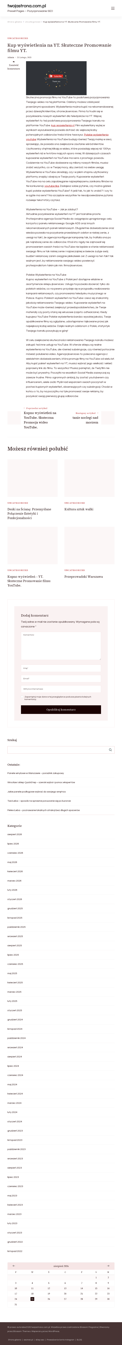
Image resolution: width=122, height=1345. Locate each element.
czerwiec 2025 (15, 964)
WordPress (53, 1331)
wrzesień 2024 (15, 1047)
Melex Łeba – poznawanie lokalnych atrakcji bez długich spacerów (43, 810)
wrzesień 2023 (15, 1158)
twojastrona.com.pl (26, 6)
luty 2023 (12, 1223)
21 (81, 1293)
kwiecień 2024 (15, 1094)
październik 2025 (16, 927)
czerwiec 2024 (15, 1075)
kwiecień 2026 (15, 871)
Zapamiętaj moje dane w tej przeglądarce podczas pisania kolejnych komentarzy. (58, 698)
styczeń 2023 (14, 1232)
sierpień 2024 (14, 1056)
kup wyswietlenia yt (63, 125)
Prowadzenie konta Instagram (60, 1340)
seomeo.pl (28, 1340)
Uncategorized (17, 38)
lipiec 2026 (13, 844)
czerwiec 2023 (15, 1186)
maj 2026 (12, 862)
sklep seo (40, 1340)
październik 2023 (16, 1149)
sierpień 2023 (14, 1168)
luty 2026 (12, 890)
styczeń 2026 (14, 899)
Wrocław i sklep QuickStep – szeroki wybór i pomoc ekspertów (41, 782)
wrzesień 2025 (15, 936)
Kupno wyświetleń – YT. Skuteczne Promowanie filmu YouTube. (28, 581)
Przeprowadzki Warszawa (83, 576)
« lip (13, 1265)
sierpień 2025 (14, 945)
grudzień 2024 (15, 1019)
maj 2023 (12, 1195)
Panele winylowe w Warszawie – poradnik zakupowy (35, 773)
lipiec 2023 (13, 1177)
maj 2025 (12, 973)
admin (10, 57)
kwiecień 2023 (15, 1205)
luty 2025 (12, 1001)
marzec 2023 (14, 1214)
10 (16, 1288)
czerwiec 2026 (15, 853)
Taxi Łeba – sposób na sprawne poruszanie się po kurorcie (39, 801)
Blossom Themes (21, 1331)
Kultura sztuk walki (78, 509)
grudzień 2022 (15, 1242)
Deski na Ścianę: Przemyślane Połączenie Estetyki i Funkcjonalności (29, 513)
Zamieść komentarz (13, 66)
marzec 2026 (14, 881)
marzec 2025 (14, 992)
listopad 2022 (14, 1251)
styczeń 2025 (14, 1010)
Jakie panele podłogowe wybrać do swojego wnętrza (36, 792)
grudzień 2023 (15, 1131)
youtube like (51, 186)
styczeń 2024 (14, 1121)
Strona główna (14, 1340)
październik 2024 (16, 1038)
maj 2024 (12, 1084)
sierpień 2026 (14, 834)
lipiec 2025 (13, 955)
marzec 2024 (14, 1103)
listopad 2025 (14, 918)
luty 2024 (12, 1112)
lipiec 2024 (13, 1066)
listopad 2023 (14, 1140)
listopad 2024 (14, 1029)
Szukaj (12, 740)
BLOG (79, 1340)
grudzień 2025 (15, 908)
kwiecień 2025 (15, 982)
